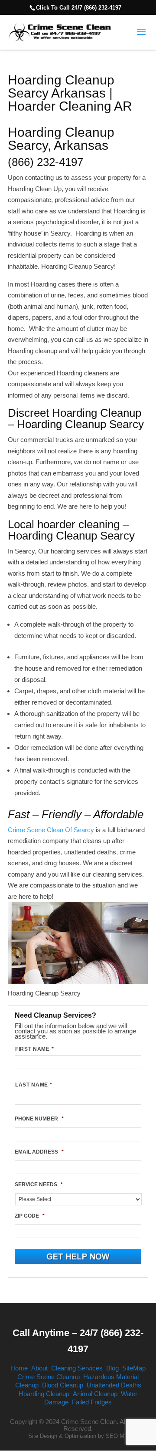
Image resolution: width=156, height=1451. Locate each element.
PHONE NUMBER (39, 1119)
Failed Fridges (92, 1402)
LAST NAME (33, 1085)
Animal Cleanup (95, 1393)
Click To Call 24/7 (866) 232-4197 (78, 7)
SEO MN (117, 1436)
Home (19, 1368)
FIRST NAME (34, 1049)
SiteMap (134, 1368)
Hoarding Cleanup (44, 1393)
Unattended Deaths (114, 1385)
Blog (112, 1368)
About (39, 1368)
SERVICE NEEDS (39, 1184)
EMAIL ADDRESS (39, 1152)
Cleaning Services (77, 1368)
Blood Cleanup (62, 1385)
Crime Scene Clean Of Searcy (51, 829)
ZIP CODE (30, 1216)
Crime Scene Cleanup (48, 1376)
